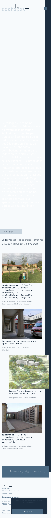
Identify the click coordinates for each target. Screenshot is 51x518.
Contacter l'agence (11, 497)
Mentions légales (10, 510)
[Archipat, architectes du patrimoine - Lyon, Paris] (14, 8)
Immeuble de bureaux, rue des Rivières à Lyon (25, 392)
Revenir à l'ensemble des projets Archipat (25, 472)
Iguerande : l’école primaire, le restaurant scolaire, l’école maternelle (17, 438)
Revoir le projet (8, 232)
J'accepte (26, 511)
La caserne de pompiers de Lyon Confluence (19, 342)
